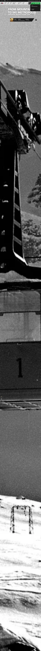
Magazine (36, 0)
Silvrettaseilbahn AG (31, 0)
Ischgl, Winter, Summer (21, 20)
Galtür (2, 0)
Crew (39, 0)
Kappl (8, 0)
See (10, 0)
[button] (27, 3)
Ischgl (5, 0)
